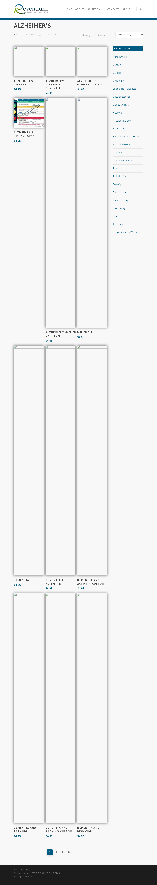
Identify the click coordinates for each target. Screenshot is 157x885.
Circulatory (118, 80)
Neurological (120, 152)
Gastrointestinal (121, 96)
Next (70, 852)
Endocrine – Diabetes (124, 88)
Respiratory (119, 208)
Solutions (94, 9)
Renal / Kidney (120, 200)
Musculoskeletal (121, 144)
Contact (113, 9)
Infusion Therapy (122, 120)
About (79, 9)
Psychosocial (119, 192)
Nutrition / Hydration (124, 160)
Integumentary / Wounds (126, 232)
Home (68, 9)
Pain (115, 168)
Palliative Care (120, 176)
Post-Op (117, 184)
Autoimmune (120, 57)
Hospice (117, 112)
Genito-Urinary (121, 104)
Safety (116, 216)
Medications (119, 128)
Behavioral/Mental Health (126, 136)
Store (126, 9)
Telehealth (118, 224)
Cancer (117, 64)
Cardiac (117, 72)
